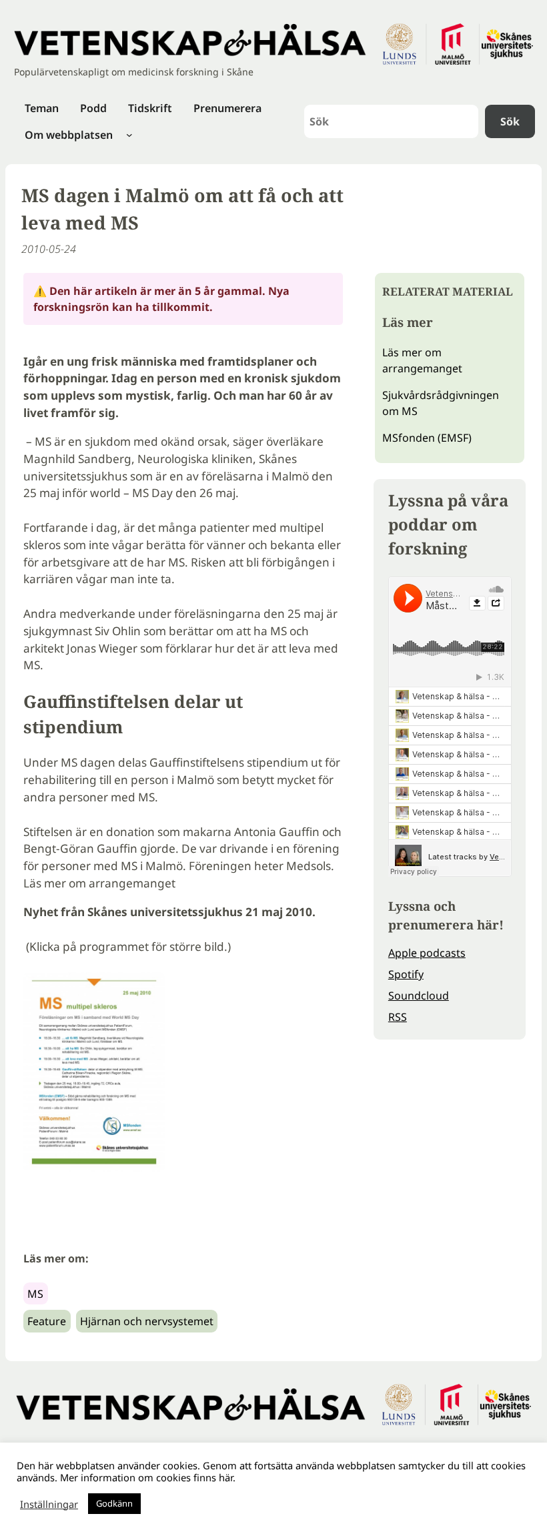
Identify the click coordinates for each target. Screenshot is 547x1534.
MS (35, 1293)
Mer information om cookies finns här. (147, 1477)
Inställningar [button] (49, 1504)
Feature (46, 1321)
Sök (510, 121)
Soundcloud (418, 995)
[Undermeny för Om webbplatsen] (129, 134)
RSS (397, 1017)
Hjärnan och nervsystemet (146, 1321)
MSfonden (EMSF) (427, 437)
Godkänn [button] (114, 1503)
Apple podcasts (427, 952)
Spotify (406, 974)
